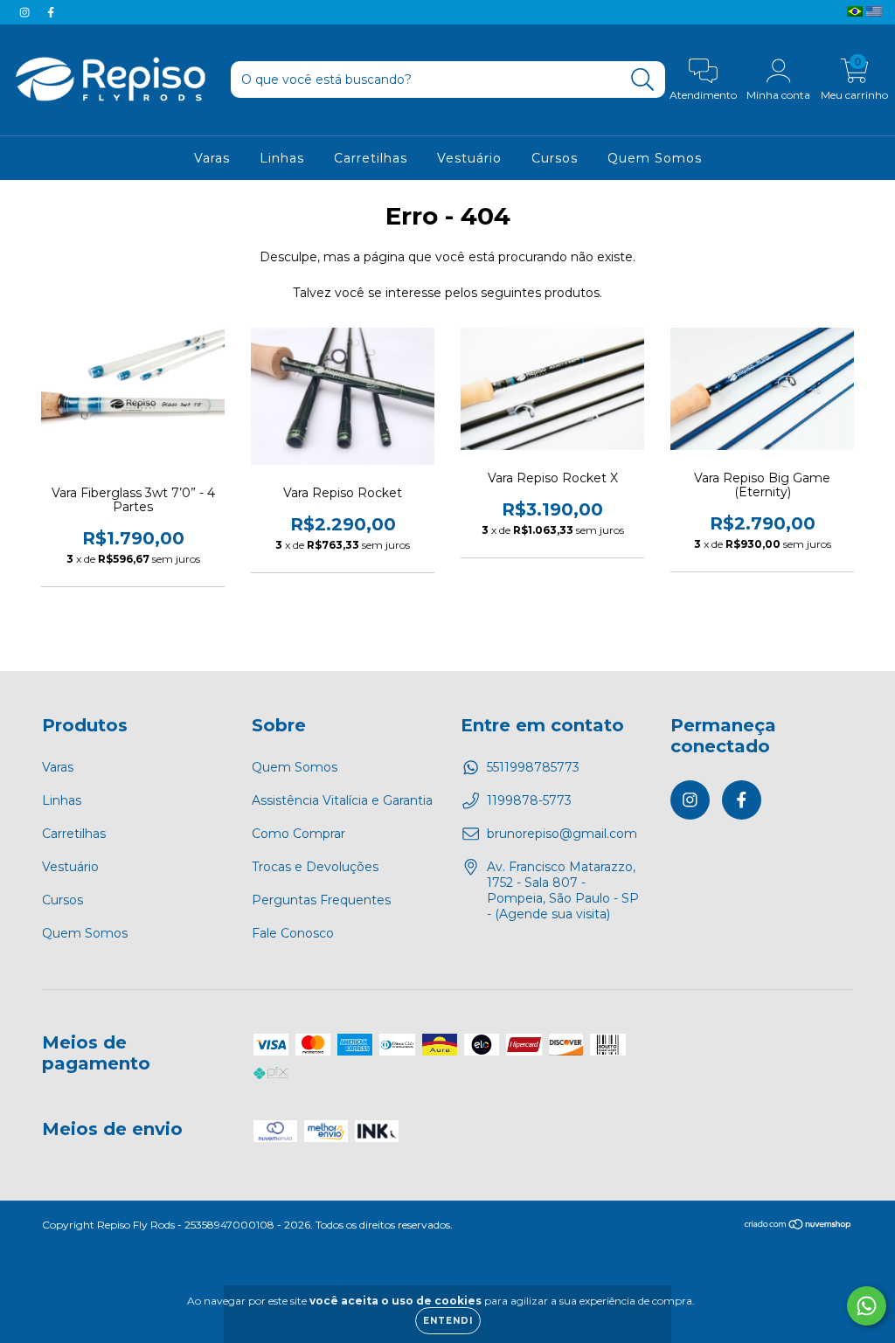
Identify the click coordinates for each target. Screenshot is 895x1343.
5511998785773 (533, 767)
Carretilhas (370, 158)
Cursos (554, 158)
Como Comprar (298, 833)
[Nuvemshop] (798, 1226)
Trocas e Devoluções (315, 867)
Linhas (282, 158)
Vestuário (469, 158)
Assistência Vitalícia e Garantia (342, 800)
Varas (212, 158)
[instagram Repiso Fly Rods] (26, 12)
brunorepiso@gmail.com (562, 833)
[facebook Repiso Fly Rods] (50, 12)
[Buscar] (642, 79)
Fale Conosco (293, 933)
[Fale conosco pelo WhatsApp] (866, 1306)
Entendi (448, 1320)
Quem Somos (654, 158)
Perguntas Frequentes (321, 900)
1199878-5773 (529, 800)
